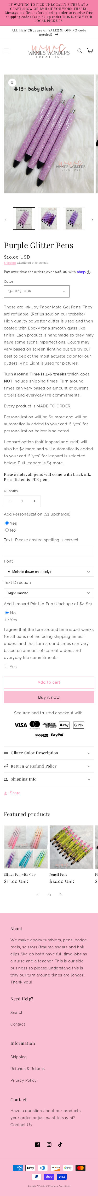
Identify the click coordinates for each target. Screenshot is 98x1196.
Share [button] (15, 793)
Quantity (11, 491)
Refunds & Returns (27, 1069)
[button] (6, 51)
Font (8, 561)
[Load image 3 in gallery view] (74, 218)
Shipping (10, 262)
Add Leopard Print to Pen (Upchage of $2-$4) (48, 604)
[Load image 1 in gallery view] (24, 218)
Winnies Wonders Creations (54, 1186)
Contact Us (21, 1124)
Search (17, 1012)
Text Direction (17, 582)
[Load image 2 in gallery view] (49, 218)
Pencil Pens (58, 874)
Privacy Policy (23, 1080)
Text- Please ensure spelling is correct (41, 540)
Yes (13, 523)
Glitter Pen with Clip (20, 874)
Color (8, 281)
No (13, 530)
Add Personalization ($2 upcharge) (37, 514)
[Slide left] (5, 220)
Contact (17, 1024)
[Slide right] (92, 220)
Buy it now (49, 697)
